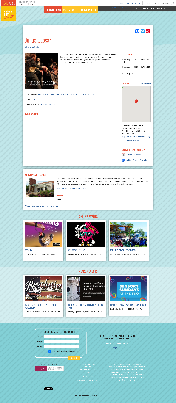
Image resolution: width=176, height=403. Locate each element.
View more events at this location (41, 206)
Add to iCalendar (133, 154)
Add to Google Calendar (137, 160)
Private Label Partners (81, 395)
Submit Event (87, 9)
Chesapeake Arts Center (33, 47)
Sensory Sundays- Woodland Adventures (128, 305)
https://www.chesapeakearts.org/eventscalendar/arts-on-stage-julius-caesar (67, 94)
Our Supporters (98, 395)
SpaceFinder (160, 8)
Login (120, 3)
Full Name (40, 341)
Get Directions (145, 83)
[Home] (8, 18)
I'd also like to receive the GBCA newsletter (65, 351)
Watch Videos (68, 9)
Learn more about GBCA (117, 343)
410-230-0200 (88, 376)
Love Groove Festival (76, 250)
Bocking (28, 250)
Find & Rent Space (148, 8)
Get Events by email (133, 3)
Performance (37, 99)
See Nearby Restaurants (130, 140)
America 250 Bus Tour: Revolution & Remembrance (40, 306)
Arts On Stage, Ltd (48, 104)
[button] (136, 101)
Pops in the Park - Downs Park (123, 250)
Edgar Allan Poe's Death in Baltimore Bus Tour (85, 306)
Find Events (51, 9)
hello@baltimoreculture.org (87, 380)
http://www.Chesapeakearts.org (136, 136)
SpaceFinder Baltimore (119, 7)
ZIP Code (40, 346)
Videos (137, 8)
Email (40, 337)
